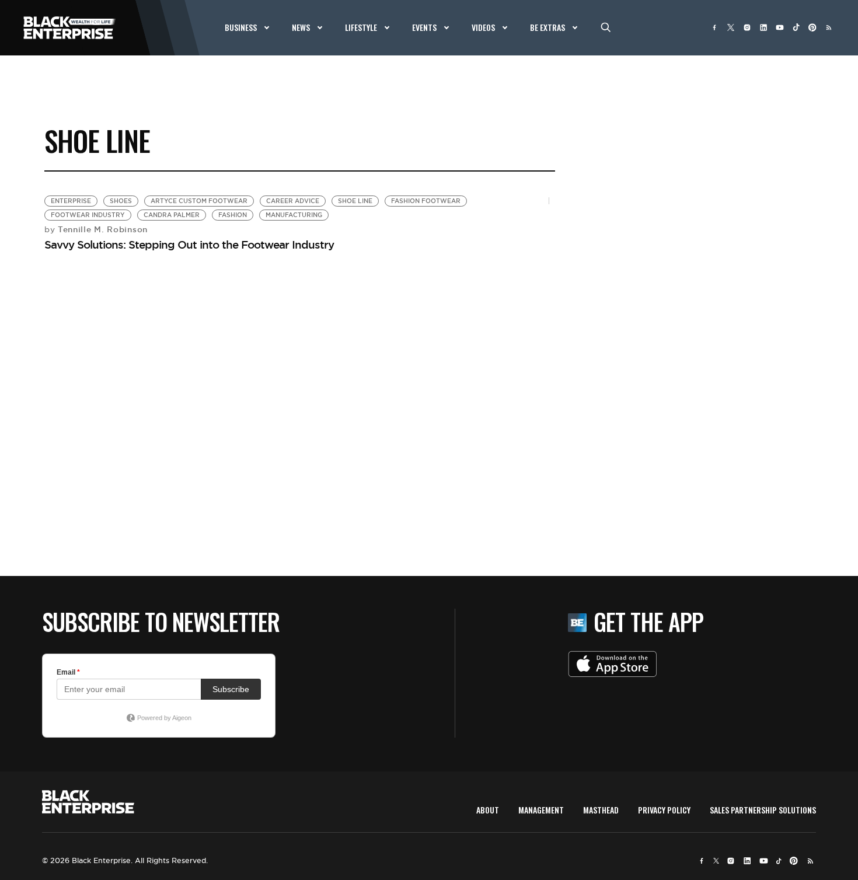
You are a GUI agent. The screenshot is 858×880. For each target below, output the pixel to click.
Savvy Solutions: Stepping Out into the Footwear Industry (189, 245)
